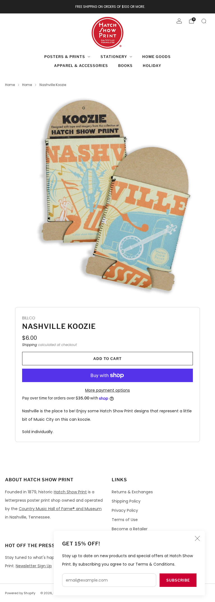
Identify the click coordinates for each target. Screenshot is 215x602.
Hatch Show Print (70, 492)
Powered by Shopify (20, 593)
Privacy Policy (125, 510)
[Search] (204, 21)
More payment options (107, 390)
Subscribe (178, 580)
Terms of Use (125, 519)
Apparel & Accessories (81, 65)
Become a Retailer (130, 529)
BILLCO (28, 318)
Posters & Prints (64, 56)
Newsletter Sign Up (34, 566)
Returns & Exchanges (132, 492)
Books (125, 65)
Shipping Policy (126, 501)
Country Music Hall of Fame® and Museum (60, 509)
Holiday (152, 65)
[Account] (179, 21)
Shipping (29, 345)
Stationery (114, 56)
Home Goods (156, 56)
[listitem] (107, 6)
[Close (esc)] (197, 538)
